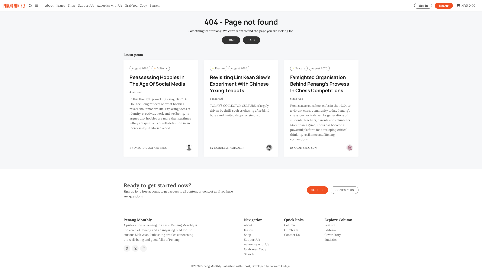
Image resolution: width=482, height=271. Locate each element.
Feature (220, 68)
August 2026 (140, 68)
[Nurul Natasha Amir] (269, 148)
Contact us (345, 190)
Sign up (444, 5)
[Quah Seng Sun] (349, 148)
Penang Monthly (210, 266)
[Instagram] (143, 248)
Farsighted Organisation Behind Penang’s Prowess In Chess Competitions (319, 84)
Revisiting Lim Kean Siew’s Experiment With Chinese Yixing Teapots (240, 84)
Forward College (280, 266)
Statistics (330, 239)
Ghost (246, 266)
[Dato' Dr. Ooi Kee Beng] (189, 148)
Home (231, 40)
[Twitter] (135, 248)
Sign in (423, 5)
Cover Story (332, 235)
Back (251, 40)
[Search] (30, 6)
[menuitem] (49, 5)
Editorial (162, 68)
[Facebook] (127, 248)
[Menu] (36, 6)
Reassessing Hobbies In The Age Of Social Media (157, 80)
